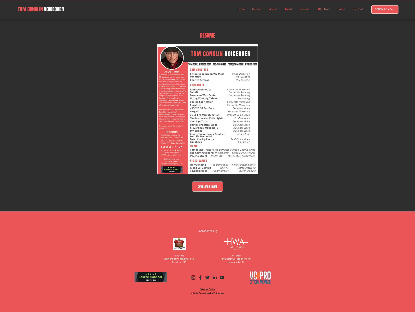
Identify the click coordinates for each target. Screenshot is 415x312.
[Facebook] (200, 277)
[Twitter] (207, 277)
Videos (273, 9)
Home (241, 9)
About (288, 9)
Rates (341, 9)
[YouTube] (221, 277)
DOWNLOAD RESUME (207, 186)
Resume (304, 9)
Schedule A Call (385, 9)
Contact (358, 9)
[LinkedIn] (214, 277)
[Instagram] (193, 277)
